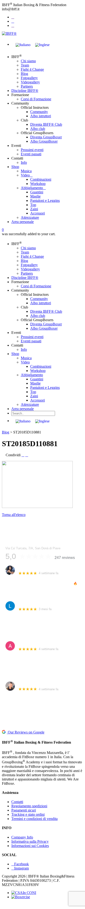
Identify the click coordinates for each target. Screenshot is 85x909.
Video (25, 175)
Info (24, 162)
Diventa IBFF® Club (46, 124)
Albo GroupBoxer (44, 141)
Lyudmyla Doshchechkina (37, 603)
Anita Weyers (28, 643)
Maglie (35, 196)
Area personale (22, 222)
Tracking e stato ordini (28, 814)
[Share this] (22, 455)
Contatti (17, 802)
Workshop (38, 184)
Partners (27, 86)
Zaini (34, 209)
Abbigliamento (32, 188)
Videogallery (30, 82)
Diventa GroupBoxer (46, 137)
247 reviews (65, 558)
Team (25, 65)
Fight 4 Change (32, 69)
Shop (15, 167)
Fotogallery (29, 78)
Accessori (37, 213)
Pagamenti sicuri (23, 810)
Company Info (22, 837)
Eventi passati (31, 154)
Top (33, 205)
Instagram (21, 868)
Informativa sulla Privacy (30, 841)
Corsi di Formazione (36, 99)
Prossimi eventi (32, 150)
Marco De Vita (29, 683)
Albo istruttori (40, 116)
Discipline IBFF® (24, 91)
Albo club (37, 129)
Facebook (21, 864)
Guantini (36, 192)
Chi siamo (28, 61)
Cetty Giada (27, 568)
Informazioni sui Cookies (30, 846)
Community (39, 112)
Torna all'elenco (14, 515)
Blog (24, 74)
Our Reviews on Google (25, 732)
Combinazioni (40, 179)
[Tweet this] (26, 455)
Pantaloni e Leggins (45, 201)
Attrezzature (30, 217)
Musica (26, 171)
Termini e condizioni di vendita (34, 819)
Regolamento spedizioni (29, 806)
